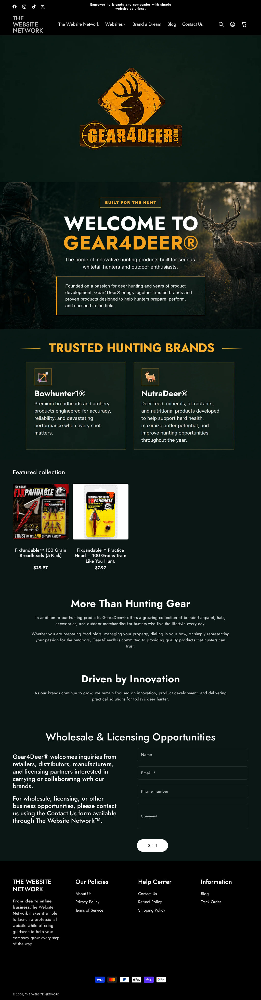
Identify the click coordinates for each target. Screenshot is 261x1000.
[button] (115, 24)
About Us (83, 894)
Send (152, 845)
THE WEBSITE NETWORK (42, 994)
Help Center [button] (155, 882)
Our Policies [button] (91, 882)
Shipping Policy (151, 910)
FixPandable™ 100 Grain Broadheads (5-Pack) (40, 553)
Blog (205, 894)
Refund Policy (150, 902)
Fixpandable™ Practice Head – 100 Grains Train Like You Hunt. (100, 556)
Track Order (211, 902)
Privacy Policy (87, 902)
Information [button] (216, 882)
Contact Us (147, 894)
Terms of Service (89, 910)
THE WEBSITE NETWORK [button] (32, 885)
